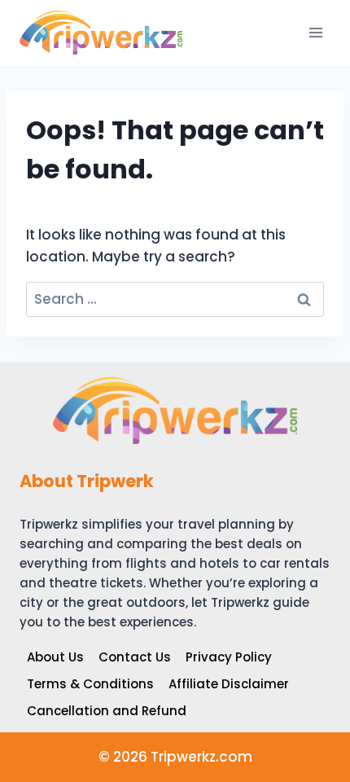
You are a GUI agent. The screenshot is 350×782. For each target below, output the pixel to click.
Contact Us (134, 657)
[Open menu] (315, 32)
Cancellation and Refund (106, 710)
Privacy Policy (229, 657)
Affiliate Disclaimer (228, 683)
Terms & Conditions (90, 683)
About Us (55, 657)
